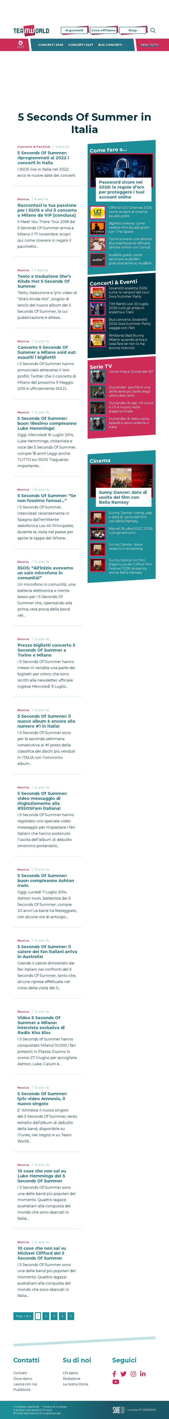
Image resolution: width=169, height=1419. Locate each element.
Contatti (20, 1373)
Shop (132, 30)
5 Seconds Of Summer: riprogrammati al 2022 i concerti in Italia (43, 157)
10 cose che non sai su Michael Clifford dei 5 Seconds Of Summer (42, 1253)
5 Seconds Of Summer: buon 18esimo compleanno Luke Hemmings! (47, 423)
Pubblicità (21, 1390)
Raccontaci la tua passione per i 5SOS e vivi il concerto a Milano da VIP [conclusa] (47, 210)
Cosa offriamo (103, 30)
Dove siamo (22, 1379)
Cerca (152, 30)
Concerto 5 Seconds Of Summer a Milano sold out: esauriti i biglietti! (47, 352)
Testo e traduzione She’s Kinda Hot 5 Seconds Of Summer (44, 281)
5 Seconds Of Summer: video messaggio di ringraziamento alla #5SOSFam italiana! (42, 801)
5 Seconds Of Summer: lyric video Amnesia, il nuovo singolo (42, 1098)
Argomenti (74, 30)
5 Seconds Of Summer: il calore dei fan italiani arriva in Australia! (47, 951)
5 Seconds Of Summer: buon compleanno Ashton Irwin (46, 880)
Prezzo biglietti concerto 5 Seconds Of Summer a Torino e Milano (46, 650)
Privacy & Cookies (55, 1406)
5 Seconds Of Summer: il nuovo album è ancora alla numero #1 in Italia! (46, 721)
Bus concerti (110, 45)
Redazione (71, 1379)
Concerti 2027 (80, 45)
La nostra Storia (75, 1384)
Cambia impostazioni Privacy (32, 1410)
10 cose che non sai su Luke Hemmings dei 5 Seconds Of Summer (42, 1175)
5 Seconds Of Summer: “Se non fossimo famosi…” (47, 498)
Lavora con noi (25, 1384)
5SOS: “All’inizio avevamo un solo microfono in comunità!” (45, 572)
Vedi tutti (150, 45)
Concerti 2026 (50, 45)
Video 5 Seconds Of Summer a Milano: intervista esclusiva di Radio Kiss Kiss (41, 1025)
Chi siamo (70, 1373)
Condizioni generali (26, 1406)
